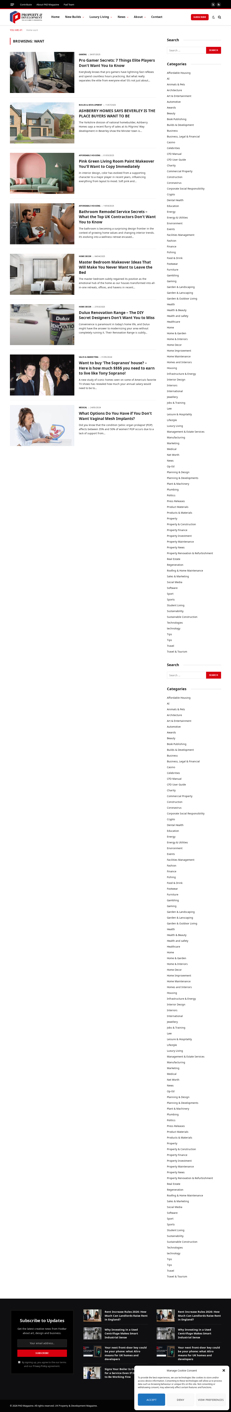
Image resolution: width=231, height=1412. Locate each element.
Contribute (26, 4)
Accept (152, 1400)
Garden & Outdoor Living (182, 298)
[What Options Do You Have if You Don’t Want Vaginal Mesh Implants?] (42, 425)
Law (169, 408)
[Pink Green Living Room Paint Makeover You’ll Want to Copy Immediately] (42, 173)
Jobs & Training (176, 402)
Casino (171, 142)
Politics (171, 495)
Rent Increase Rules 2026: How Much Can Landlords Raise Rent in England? (126, 1315)
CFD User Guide (176, 159)
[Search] (219, 17)
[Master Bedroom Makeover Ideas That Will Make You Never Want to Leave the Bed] (42, 274)
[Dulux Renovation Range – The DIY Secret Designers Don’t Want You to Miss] (42, 324)
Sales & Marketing (88, 357)
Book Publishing (176, 119)
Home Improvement (179, 350)
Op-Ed (171, 466)
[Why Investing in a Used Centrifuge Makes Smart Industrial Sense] (92, 1333)
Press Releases (176, 501)
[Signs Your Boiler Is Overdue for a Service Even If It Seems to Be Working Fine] (92, 1373)
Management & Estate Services (185, 431)
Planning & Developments (182, 478)
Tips (169, 634)
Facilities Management (180, 235)
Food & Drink (174, 258)
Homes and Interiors (179, 362)
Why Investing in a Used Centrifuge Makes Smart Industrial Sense (121, 1333)
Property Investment (179, 536)
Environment (174, 223)
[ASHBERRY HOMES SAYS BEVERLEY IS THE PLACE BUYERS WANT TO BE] (42, 122)
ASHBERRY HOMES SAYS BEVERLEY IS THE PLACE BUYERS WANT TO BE (117, 113)
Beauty (171, 113)
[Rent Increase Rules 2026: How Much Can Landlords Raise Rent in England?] (92, 1315)
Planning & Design (178, 472)
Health (171, 304)
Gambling (173, 275)
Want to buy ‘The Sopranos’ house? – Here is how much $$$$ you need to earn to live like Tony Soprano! (117, 368)
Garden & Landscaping (181, 287)
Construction (174, 177)
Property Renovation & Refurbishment (190, 553)
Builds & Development (90, 105)
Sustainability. (175, 611)
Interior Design (176, 379)
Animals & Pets (176, 84)
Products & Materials (179, 512)
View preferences (211, 1400)
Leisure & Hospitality (179, 414)
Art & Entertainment (179, 96)
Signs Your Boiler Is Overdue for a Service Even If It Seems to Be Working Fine (124, 1373)
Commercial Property (179, 171)
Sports (171, 599)
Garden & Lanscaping (180, 292)
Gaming (83, 54)
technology (173, 628)
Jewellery (172, 397)
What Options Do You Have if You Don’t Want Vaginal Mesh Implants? (115, 416)
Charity (171, 165)
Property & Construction (181, 524)
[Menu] (12, 4)
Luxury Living (99, 17)
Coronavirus (174, 182)
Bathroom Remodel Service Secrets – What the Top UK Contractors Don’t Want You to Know (117, 216)
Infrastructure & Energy (181, 373)
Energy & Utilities (177, 217)
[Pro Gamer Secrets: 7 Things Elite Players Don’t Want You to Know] (42, 72)
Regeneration (175, 564)
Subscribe (199, 17)
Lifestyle (172, 420)
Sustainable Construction (182, 617)
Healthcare (173, 321)
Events (171, 229)
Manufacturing (176, 437)
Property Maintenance (180, 541)
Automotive (174, 101)
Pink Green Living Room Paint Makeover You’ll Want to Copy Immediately (116, 164)
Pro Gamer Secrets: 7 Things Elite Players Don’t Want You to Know (117, 63)
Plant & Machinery (178, 483)
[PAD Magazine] (26, 17)
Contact (156, 17)
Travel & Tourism (177, 651)
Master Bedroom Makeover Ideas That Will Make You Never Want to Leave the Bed (115, 267)
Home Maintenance (179, 356)
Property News (176, 547)
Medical (83, 407)
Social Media (174, 582)
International (175, 391)
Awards (171, 107)
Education (173, 206)
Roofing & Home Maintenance (185, 570)
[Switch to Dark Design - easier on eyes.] (213, 17)
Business (172, 130)
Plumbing (173, 489)
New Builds (73, 17)
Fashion (171, 240)
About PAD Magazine (47, 4)
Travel (170, 645)
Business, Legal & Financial (183, 136)
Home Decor (85, 256)
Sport (170, 593)
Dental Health (175, 200)
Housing (172, 368)
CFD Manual (174, 154)
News (122, 17)
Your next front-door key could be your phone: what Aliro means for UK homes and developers (126, 1353)
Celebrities (173, 148)
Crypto (171, 194)
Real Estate (173, 559)
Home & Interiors (177, 339)
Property (172, 518)
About (138, 17)
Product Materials (177, 507)
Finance (171, 246)
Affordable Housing (89, 155)
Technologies (175, 622)
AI (168, 78)
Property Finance (177, 530)
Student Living (175, 605)
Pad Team (69, 4)
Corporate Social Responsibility (185, 188)
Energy (171, 211)
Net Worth (173, 454)
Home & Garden (176, 333)
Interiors (172, 385)
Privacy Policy (40, 1366)
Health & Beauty (176, 310)
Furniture (172, 269)
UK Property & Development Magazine (76, 1405)
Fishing (171, 252)
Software (172, 588)
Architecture (174, 90)
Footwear (172, 264)
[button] (224, 1370)
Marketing (173, 443)
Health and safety (177, 316)
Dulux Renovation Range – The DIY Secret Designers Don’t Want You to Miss (116, 315)
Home (55, 17)
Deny (180, 1400)
